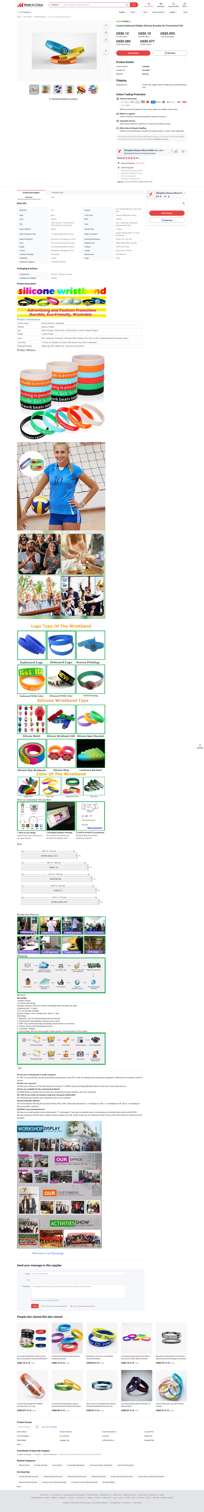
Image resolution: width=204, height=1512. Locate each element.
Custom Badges (23, 1436)
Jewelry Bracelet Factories (53, 1476)
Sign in (184, 6)
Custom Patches (66, 1432)
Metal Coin (148, 1436)
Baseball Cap (149, 1440)
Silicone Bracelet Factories (77, 1476)
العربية (115, 1498)
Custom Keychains (109, 1432)
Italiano (90, 1498)
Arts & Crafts (27, 17)
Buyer (133, 12)
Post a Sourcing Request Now (82, 1306)
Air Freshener (64, 1436)
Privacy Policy (137, 1503)
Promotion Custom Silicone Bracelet (84, 1482)
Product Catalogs (50, 1427)
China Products (56, 1495)
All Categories (25, 12)
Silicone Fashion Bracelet (28, 1482)
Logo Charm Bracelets (125, 1465)
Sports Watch (57, 1465)
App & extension (158, 12)
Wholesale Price (105, 1495)
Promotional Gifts (39, 17)
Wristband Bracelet (99, 1476)
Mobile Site (153, 1495)
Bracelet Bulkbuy (108, 1482)
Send (35, 1306)
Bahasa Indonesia (167, 1498)
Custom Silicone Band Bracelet (121, 1476)
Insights (161, 1495)
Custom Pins (149, 1432)
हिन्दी (133, 1498)
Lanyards (105, 1436)
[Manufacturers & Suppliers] (30, 4)
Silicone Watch (24, 1465)
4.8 (157, 196)
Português (62, 1498)
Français (71, 1498)
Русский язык (80, 1498)
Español (54, 1498)
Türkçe (148, 1498)
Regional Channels (130, 1495)
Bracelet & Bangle (40, 1465)
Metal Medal (21, 1440)
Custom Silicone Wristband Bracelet (151, 1476)
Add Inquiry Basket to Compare (64, 99)
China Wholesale (92, 1495)
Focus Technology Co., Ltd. (86, 1503)
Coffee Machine (107, 1440)
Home (19, 17)
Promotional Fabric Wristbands (100, 1465)
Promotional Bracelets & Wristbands (59, 17)
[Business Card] (184, 203)
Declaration (126, 1503)
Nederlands (106, 1498)
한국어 (121, 1498)
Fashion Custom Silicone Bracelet (54, 1482)
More (19, 1486)
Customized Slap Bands (76, 1465)
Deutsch (97, 1498)
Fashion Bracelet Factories (28, 1476)
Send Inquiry (133, 53)
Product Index (142, 1495)
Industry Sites (117, 1495)
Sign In (120, 181)
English (47, 1498)
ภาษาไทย (141, 1498)
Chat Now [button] (171, 53)
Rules (185, 12)
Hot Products (22, 1432)
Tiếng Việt (156, 1498)
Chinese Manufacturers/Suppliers (74, 1495)
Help (145, 12)
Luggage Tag (64, 1440)
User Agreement (115, 1503)
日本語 (128, 1498)
